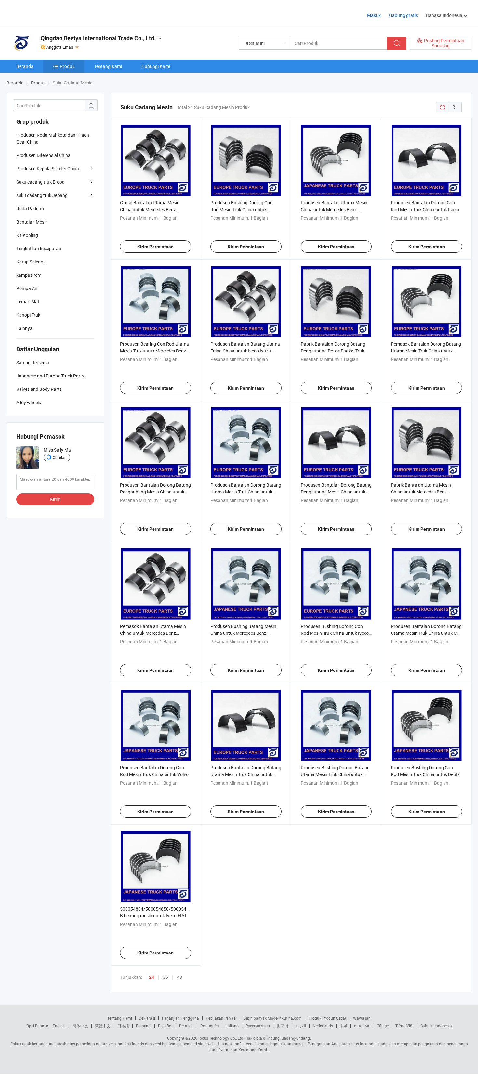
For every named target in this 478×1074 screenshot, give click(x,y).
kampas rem (28, 275)
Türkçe (383, 1025)
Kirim (55, 499)
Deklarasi (147, 1018)
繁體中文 (103, 1025)
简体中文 (80, 1025)
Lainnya (24, 328)
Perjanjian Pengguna (180, 1018)
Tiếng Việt (404, 1025)
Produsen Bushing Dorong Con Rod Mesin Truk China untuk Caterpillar (241, 209)
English (59, 1025)
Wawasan (362, 1018)
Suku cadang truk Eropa (40, 182)
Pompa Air (26, 288)
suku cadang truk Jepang (42, 195)
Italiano (232, 1025)
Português (209, 1025)
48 (179, 977)
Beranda (24, 66)
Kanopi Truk (28, 315)
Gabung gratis (403, 15)
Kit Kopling (27, 235)
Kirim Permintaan (155, 246)
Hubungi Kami (155, 66)
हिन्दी (343, 1025)
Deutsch (186, 1025)
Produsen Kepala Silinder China (47, 168)
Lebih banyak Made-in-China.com (272, 1018)
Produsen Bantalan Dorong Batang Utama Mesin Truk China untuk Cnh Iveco (426, 633)
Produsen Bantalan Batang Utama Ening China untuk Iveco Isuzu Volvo (245, 351)
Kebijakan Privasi (221, 1018)
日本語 (123, 1025)
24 (151, 977)
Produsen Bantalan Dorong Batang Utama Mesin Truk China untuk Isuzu (245, 774)
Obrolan (60, 457)
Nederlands (323, 1025)
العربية (300, 1025)
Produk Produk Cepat (327, 1018)
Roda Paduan (30, 208)
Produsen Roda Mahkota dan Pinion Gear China (52, 138)
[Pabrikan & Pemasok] (48, 12)
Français (143, 1025)
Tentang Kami (108, 66)
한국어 (282, 1025)
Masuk (374, 15)
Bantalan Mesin (32, 222)
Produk (67, 66)
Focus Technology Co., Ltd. (220, 1038)
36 (165, 977)
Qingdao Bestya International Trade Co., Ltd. (98, 38)
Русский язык (258, 1025)
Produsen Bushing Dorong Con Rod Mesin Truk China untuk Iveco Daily (335, 633)
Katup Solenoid (31, 262)
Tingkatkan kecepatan (38, 248)
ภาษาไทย (362, 1025)
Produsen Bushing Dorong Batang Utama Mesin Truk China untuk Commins (335, 774)
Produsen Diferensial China (43, 155)
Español (165, 1025)
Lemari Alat (27, 302)
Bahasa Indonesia (436, 1025)
